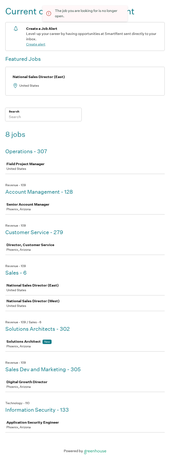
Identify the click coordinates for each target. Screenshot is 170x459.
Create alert (35, 44)
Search (14, 111)
